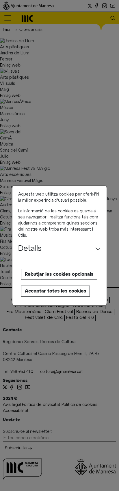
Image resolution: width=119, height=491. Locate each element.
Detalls (30, 249)
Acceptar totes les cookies (55, 291)
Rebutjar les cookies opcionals (59, 274)
